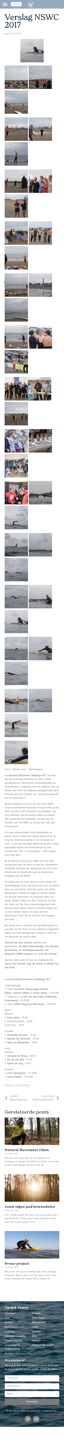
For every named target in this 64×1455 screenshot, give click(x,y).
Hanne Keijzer (14, 1077)
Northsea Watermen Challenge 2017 (28, 775)
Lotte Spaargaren (16, 1073)
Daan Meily (13, 1018)
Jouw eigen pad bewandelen (30, 1207)
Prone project (17, 1264)
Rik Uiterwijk (19, 964)
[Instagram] (27, 1419)
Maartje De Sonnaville (18, 1039)
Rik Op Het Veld (15, 1060)
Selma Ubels (40, 993)
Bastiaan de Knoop (17, 1056)
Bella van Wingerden (18, 1043)
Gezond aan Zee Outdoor (18, 943)
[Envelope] (36, 1419)
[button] (5, 4)
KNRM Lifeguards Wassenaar (29, 1004)
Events (9, 1085)
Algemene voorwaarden (31, 1411)
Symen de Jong (15, 1063)
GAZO (17, 1085)
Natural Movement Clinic (27, 1150)
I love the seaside (47, 954)
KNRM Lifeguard (25, 954)
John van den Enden (33, 997)
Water (26, 1085)
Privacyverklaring (49, 1411)
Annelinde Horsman (17, 1035)
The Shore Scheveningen (31, 946)
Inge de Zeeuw (35, 964)
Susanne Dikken (21, 993)
